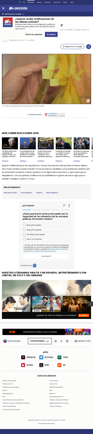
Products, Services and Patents (58, 400)
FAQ (3, 397)
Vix (24, 2)
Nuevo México (52, 193)
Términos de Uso (7, 384)
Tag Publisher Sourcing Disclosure (12, 400)
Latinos (39, 193)
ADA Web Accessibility (56, 387)
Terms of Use (53, 384)
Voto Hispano (26, 193)
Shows (39, 2)
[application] (46, 79)
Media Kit (52, 393)
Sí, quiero (51, 34)
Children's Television (55, 406)
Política (5, 161)
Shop (72, 2)
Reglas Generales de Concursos (59, 403)
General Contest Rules (9, 406)
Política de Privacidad (9, 381)
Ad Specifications (7, 393)
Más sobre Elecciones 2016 (20, 133)
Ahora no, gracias (34, 34)
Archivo (4, 390)
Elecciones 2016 (10, 193)
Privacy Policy (53, 381)
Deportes (57, 2)
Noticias (31, 2)
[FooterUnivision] (11, 341)
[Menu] (3, 8)
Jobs (50, 390)
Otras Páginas (37, 341)
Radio (65, 2)
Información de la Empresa (10, 387)
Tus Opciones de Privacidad (11, 410)
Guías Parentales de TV (56, 397)
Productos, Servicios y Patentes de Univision (15, 403)
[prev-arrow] (0, 304)
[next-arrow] (90, 303)
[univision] (18, 8)
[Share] (88, 46)
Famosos (48, 2)
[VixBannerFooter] (46, 332)
